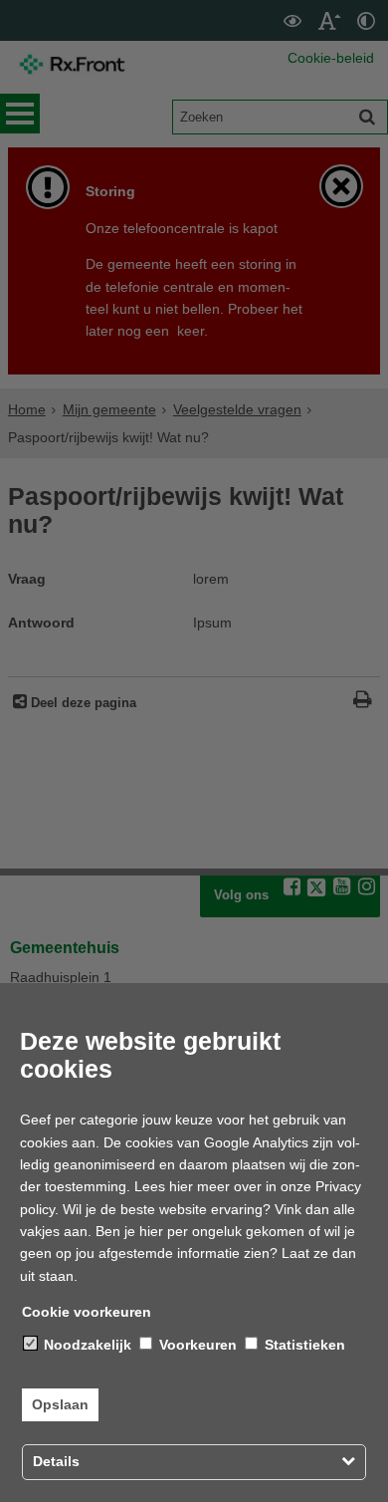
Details (56, 1461)
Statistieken (303, 1345)
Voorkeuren (196, 1345)
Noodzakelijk (85, 1345)
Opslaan (60, 1404)
